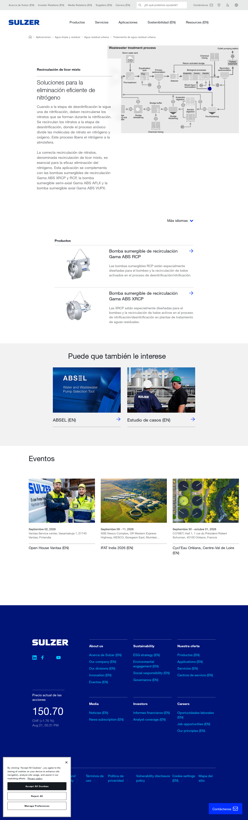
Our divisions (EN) (102, 668)
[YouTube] (58, 658)
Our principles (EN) (191, 731)
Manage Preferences (37, 805)
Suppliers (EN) (104, 5)
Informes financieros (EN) (151, 713)
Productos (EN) (188, 655)
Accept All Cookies (37, 786)
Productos (77, 22)
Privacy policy (35, 778)
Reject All (37, 796)
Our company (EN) (102, 662)
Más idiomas (178, 220)
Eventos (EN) (98, 682)
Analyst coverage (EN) (149, 719)
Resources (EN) (197, 22)
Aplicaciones (128, 22)
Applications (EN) (190, 662)
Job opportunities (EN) (193, 724)
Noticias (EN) (98, 713)
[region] (37, 787)
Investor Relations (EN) (51, 5)
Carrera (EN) (123, 5)
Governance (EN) (145, 680)
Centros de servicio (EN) (195, 675)
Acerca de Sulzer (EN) (21, 5)
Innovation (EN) (100, 675)
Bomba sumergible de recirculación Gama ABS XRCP (143, 295)
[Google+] (50, 658)
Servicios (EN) (187, 668)
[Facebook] (42, 658)
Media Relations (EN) (80, 5)
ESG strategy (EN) (146, 655)
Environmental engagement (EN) (146, 664)
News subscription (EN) (106, 719)
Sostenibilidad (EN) (162, 22)
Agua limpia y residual (67, 37)
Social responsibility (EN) (151, 673)
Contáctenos (222, 809)
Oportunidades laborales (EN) (195, 715)
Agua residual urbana (96, 37)
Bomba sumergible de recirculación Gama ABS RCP (143, 253)
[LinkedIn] (34, 658)
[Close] (66, 762)
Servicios (101, 22)
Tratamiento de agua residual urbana (134, 37)
